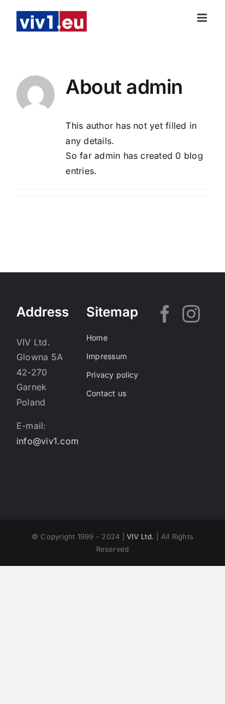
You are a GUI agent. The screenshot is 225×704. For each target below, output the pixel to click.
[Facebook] (165, 314)
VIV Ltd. (140, 536)
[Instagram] (191, 314)
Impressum (106, 356)
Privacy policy (112, 374)
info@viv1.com (47, 440)
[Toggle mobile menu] (203, 17)
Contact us (106, 393)
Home (97, 337)
